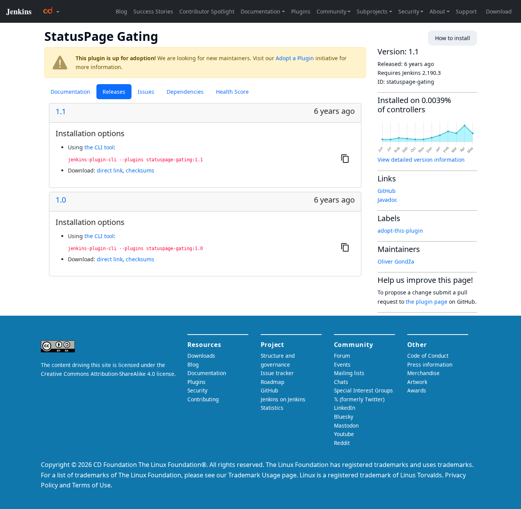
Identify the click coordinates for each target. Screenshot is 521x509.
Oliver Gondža (396, 261)
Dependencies (185, 91)
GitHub (387, 190)
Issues (146, 91)
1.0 (61, 200)
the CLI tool (99, 147)
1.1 (61, 111)
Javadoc (387, 199)
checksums (140, 170)
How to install (452, 38)
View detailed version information (421, 159)
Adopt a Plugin (295, 58)
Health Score (232, 91)
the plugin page (426, 301)
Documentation (70, 91)
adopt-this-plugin (400, 230)
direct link (110, 170)
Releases (114, 91)
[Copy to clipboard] (345, 158)
